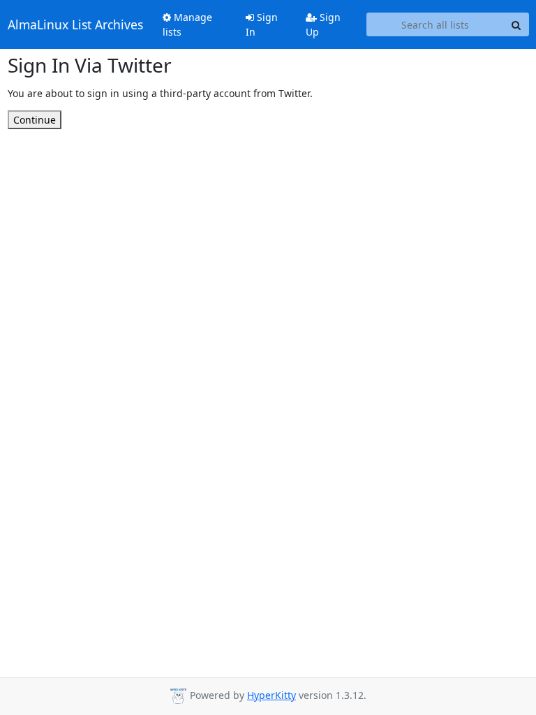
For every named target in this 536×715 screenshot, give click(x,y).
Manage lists (187, 24)
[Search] (516, 24)
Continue (34, 119)
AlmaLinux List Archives (75, 24)
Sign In (262, 24)
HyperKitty (271, 695)
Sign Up (323, 24)
